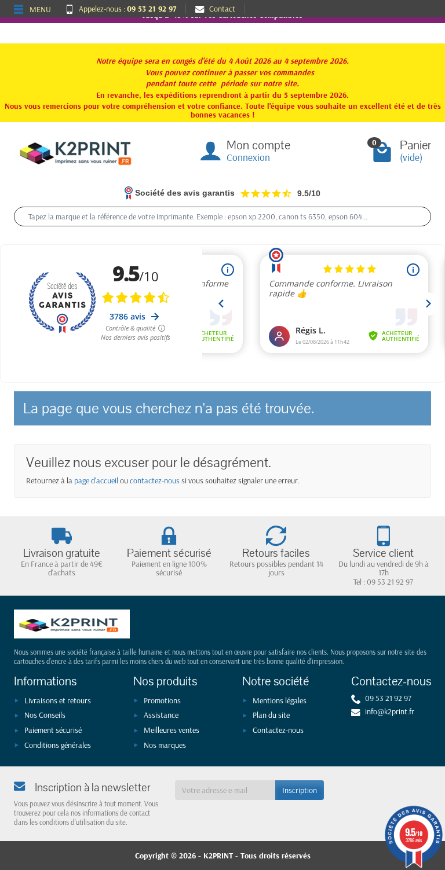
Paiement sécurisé (53, 730)
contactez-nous (155, 480)
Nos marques (165, 745)
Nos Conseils (44, 715)
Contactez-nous (278, 730)
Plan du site (271, 715)
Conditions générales (57, 745)
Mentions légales (280, 700)
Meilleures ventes (171, 730)
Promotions (162, 700)
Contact (222, 8)
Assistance (161, 715)
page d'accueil (96, 480)
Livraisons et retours (57, 700)
